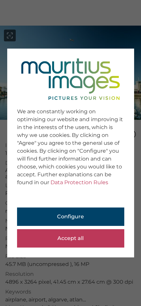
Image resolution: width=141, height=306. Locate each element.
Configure (70, 216)
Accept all (70, 238)
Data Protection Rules (79, 182)
